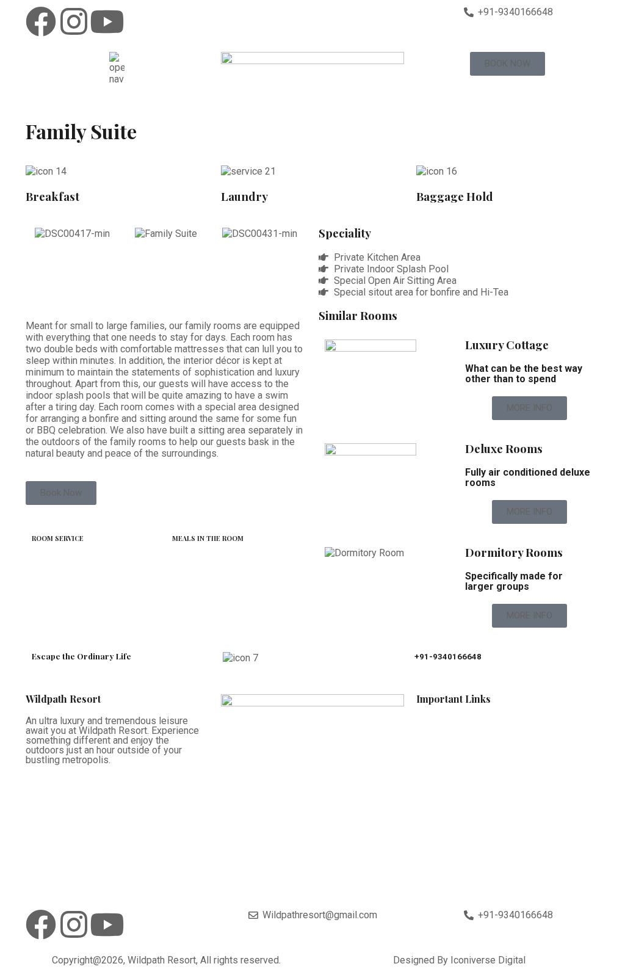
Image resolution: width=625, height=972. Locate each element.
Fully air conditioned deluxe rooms (527, 477)
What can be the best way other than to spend (523, 374)
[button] (37, 233)
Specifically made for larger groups (514, 581)
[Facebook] (41, 21)
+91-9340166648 (448, 656)
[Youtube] (107, 21)
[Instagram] (74, 21)
